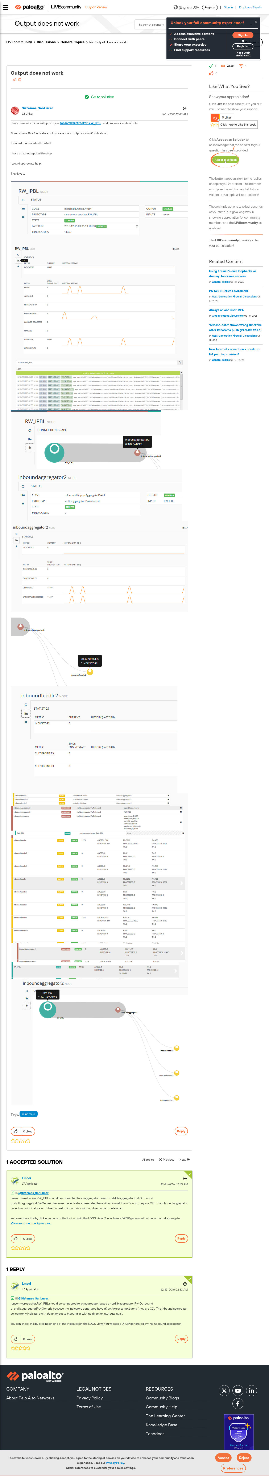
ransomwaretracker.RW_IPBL (80, 123)
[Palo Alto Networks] (40, 1376)
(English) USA (189, 7)
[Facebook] (237, 1403)
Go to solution (102, 97)
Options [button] (184, 108)
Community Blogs (162, 1397)
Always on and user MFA (226, 310)
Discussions (46, 42)
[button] (223, 1457)
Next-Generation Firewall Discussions (234, 296)
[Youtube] (237, 1390)
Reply (181, 1131)
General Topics (72, 42)
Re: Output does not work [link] (108, 42)
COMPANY (17, 1389)
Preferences (233, 1468)
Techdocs (155, 1433)
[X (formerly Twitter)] (224, 1390)
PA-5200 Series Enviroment (228, 291)
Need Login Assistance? (243, 54)
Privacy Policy (115, 1462)
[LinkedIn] (251, 1390)
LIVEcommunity (19, 42)
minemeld (28, 1114)
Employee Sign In (250, 7)
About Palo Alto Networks (30, 1397)
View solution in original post (31, 1223)
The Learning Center (165, 1415)
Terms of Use (88, 1406)
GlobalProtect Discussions (228, 315)
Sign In (228, 7)
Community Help (161, 1406)
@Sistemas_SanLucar (33, 1193)
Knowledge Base (161, 1424)
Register (209, 7)
